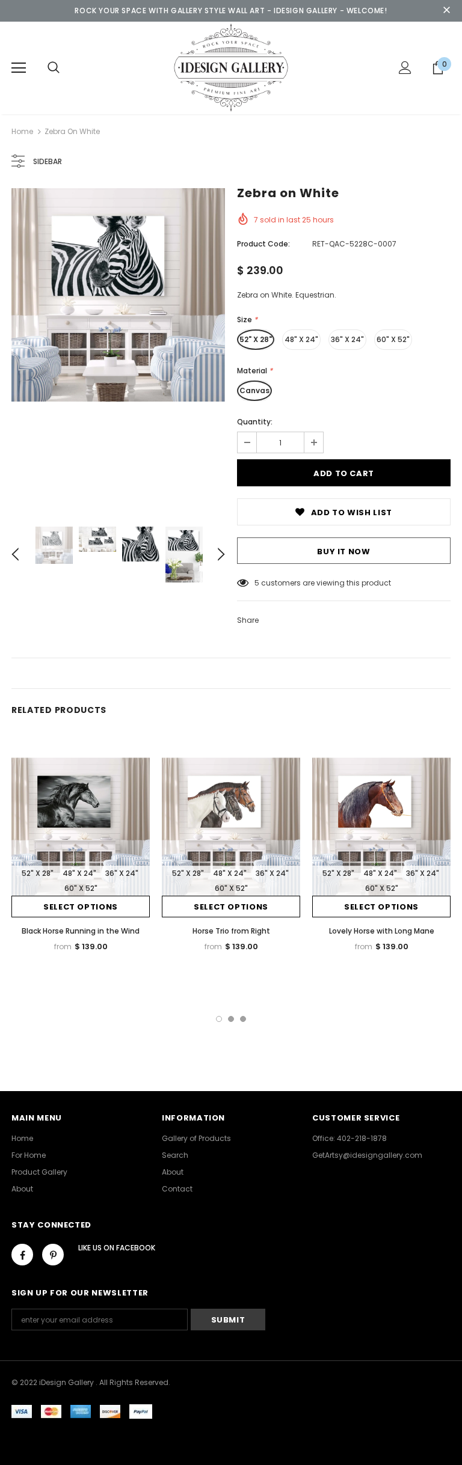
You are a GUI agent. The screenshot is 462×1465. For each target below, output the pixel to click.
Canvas (254, 390)
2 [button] (231, 1019)
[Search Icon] (54, 68)
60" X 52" (393, 339)
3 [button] (243, 1019)
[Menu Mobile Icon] (18, 68)
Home (22, 131)
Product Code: (263, 244)
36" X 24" (347, 339)
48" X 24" (301, 339)
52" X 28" (255, 339)
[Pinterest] (53, 1254)
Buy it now (344, 551)
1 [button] (219, 1019)
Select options (80, 907)
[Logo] (231, 67)
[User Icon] (405, 67)
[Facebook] (22, 1254)
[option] (118, 295)
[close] (446, 11)
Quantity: (255, 422)
